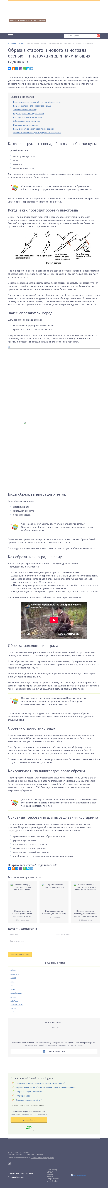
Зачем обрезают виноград (25, 109)
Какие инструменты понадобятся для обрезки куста (36, 102)
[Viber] (20, 68)
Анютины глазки (17, 1004)
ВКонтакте (9, 1163)
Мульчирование (23, 1095)
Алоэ (12, 985)
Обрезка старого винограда (25, 125)
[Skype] (28, 68)
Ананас (13, 997)
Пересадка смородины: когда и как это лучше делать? (40, 1083)
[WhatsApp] (24, 68)
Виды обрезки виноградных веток (28, 113)
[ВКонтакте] (9, 68)
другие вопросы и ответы (33, 1105)
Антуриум (14, 1000)
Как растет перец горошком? (29, 1091)
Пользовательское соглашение (20, 1173)
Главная (13, 43)
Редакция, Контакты (16, 1177)
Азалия (13, 977)
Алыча (13, 989)
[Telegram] (31, 68)
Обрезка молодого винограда (26, 121)
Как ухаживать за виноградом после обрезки (33, 128)
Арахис (13, 1008)
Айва (12, 981)
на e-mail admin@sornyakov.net (42, 1158)
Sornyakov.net (24, 1152)
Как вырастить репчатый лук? (29, 1100)
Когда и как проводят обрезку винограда (32, 105)
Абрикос (14, 970)
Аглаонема (15, 974)
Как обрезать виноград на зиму (27, 117)
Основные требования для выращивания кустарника (37, 132)
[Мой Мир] (16, 68)
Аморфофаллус (17, 993)
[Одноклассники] (13, 68)
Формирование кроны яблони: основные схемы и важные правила (45, 1087)
